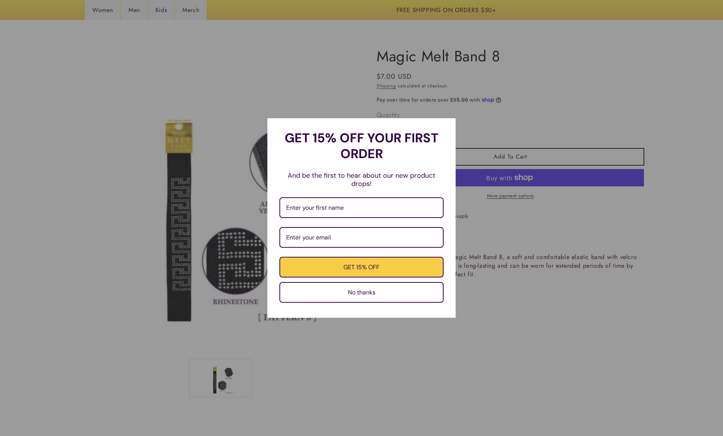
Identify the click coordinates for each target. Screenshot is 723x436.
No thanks (361, 292)
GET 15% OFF (361, 267)
